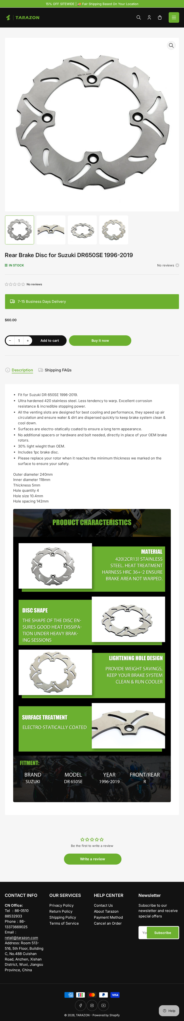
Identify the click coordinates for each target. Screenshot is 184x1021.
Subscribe (162, 933)
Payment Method (108, 917)
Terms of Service (64, 923)
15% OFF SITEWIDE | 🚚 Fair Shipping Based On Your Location (92, 4)
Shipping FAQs (58, 370)
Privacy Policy (61, 905)
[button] (15, 284)
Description (22, 370)
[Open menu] (174, 17)
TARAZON (83, 1015)
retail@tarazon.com (21, 937)
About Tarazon (106, 911)
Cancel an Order (108, 923)
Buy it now (100, 340)
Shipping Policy (62, 917)
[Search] (138, 17)
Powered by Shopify (106, 1015)
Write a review (92, 859)
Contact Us (103, 905)
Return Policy (60, 911)
